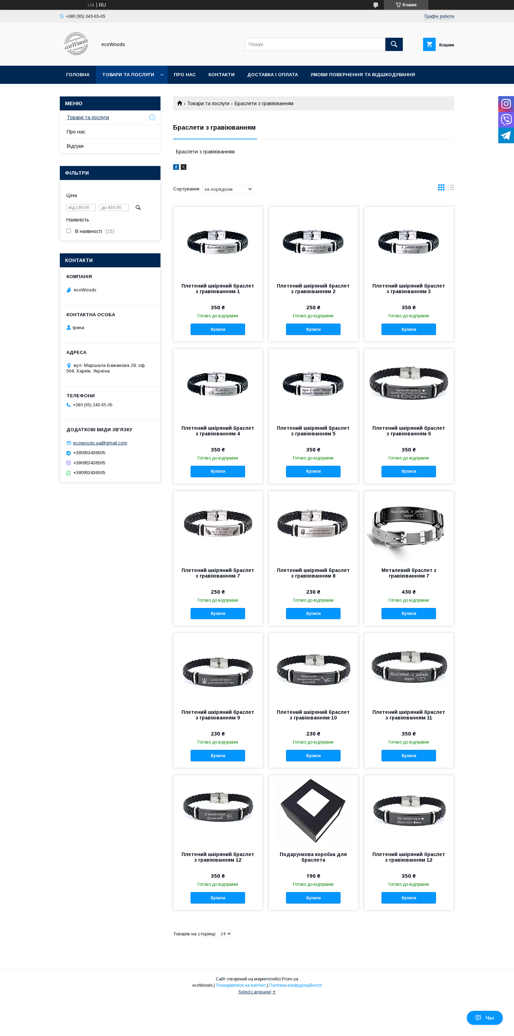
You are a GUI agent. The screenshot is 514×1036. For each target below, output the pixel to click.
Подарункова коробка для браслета (313, 857)
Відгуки (75, 146)
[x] (183, 168)
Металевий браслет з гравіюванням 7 (408, 573)
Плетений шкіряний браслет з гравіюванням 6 (408, 430)
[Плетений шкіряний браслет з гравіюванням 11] (409, 668)
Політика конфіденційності (295, 985)
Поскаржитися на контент (241, 985)
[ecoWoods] (76, 56)
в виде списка (451, 189)
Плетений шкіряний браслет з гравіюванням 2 (313, 288)
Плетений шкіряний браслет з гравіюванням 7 (217, 573)
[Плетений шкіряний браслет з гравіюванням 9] (218, 668)
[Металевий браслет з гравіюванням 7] (409, 526)
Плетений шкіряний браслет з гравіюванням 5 (313, 430)
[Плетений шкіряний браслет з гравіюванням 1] (218, 242)
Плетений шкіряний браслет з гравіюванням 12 (217, 857)
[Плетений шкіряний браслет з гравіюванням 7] (218, 526)
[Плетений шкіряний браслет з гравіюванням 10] (313, 668)
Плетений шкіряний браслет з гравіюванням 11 (408, 714)
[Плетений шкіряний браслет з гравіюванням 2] (313, 242)
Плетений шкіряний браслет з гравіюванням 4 (217, 430)
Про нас (185, 74)
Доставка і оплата (272, 74)
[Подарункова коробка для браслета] (313, 810)
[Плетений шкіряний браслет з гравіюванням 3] (409, 242)
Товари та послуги (128, 74)
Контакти (221, 74)
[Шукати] (394, 44)
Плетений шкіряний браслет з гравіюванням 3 (408, 288)
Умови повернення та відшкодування (362, 74)
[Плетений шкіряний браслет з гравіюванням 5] (313, 384)
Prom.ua (290, 979)
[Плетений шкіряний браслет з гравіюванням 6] (409, 384)
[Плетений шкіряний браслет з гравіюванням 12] (218, 810)
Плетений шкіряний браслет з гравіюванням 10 (313, 714)
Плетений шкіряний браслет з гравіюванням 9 (217, 714)
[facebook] (176, 168)
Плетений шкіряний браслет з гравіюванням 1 (217, 288)
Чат (490, 1018)
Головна (78, 74)
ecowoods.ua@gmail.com (100, 442)
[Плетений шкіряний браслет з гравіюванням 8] (313, 526)
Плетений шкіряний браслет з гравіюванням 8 (313, 573)
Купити (218, 329)
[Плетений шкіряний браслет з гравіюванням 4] (218, 384)
